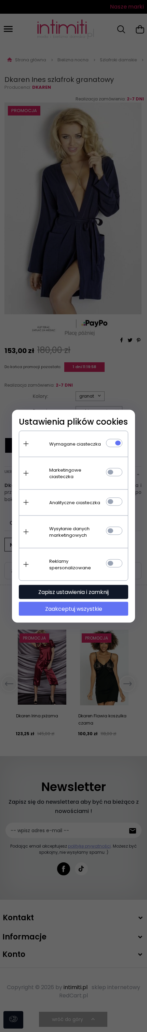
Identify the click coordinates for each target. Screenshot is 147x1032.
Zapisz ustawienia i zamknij (73, 592)
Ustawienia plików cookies (73, 421)
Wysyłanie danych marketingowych (69, 531)
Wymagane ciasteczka (75, 443)
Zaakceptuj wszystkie (73, 608)
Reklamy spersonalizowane (70, 564)
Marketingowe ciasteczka (65, 472)
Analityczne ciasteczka (74, 502)
